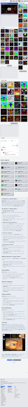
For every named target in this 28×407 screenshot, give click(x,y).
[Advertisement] (14, 367)
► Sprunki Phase (3, 397)
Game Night (7, 339)
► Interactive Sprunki (2, 390)
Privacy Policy (16, 389)
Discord (3, 384)
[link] (4, 339)
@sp (6, 153)
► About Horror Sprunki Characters (10, 391)
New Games (10, 1)
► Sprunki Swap (3, 400)
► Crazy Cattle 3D (3, 404)
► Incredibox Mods (3, 388)
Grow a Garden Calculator (16, 395)
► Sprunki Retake (3, 399)
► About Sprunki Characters (10, 390)
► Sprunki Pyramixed (3, 398)
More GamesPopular (14, 123)
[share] (23, 339)
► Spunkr (2, 403)
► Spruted (2, 402)
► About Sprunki (10, 388)
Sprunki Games (19, 1)
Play (9, 9)
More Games (9, 65)
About (15, 387)
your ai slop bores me (17, 397)
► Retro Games (2, 405)
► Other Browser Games (3, 391)
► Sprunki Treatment (3, 401)
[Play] (21, 336)
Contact (15, 388)
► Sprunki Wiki (10, 387)
